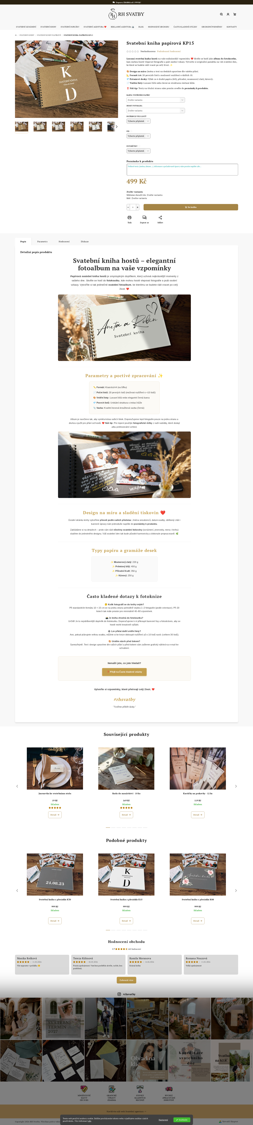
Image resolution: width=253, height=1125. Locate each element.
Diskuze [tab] (85, 241)
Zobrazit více (126, 980)
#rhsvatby (129, 994)
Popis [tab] (23, 241)
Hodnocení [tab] (64, 241)
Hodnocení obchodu (126, 941)
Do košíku (192, 207)
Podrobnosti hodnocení (169, 51)
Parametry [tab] (42, 241)
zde (89, 1121)
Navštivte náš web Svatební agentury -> (126, 1111)
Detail (53, 814)
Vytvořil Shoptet (230, 1121)
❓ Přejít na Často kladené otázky (124, 672)
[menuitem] (26, 27)
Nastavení (163, 1119)
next (236, 786)
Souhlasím (183, 1120)
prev (17, 786)
